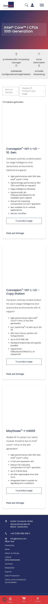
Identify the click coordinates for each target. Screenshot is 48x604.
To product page (24, 220)
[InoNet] (9, 5)
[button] (4, 599)
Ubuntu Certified (18, 213)
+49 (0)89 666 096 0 (20, 533)
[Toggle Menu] (42, 5)
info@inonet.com (18, 538)
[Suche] (26, 5)
